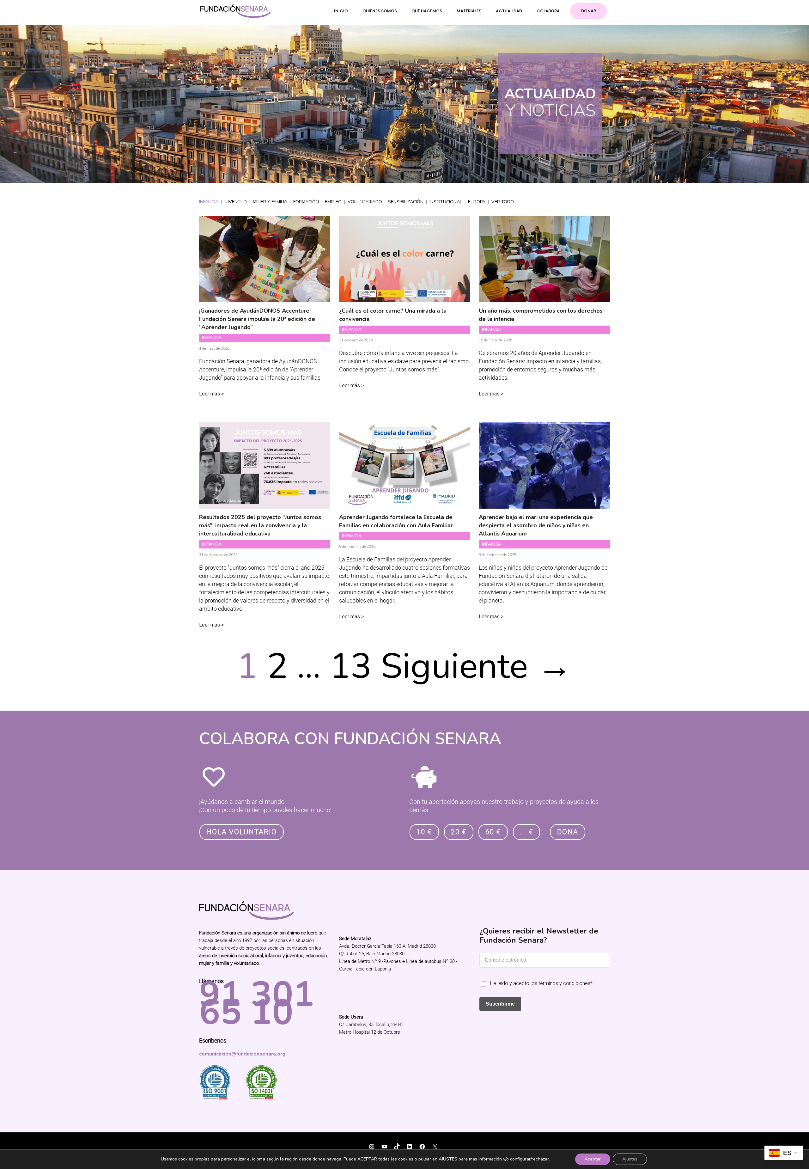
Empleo (333, 202)
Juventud (235, 202)
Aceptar (593, 1159)
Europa (476, 202)
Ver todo (502, 202)
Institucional (445, 202)
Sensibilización (405, 202)
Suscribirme (500, 1004)
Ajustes (629, 1159)
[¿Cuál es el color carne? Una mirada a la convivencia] (404, 298)
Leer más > (211, 394)
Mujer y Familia (270, 202)
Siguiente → (476, 666)
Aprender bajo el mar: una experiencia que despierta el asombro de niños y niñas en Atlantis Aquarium (536, 525)
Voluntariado (365, 202)
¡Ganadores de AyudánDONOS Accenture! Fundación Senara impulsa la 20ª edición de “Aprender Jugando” (257, 319)
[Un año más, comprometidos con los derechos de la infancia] (544, 298)
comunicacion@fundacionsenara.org (242, 1053)
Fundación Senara (221, 1142)
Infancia (208, 202)
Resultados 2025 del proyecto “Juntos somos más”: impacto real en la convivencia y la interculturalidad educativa (260, 525)
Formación (306, 202)
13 (351, 666)
